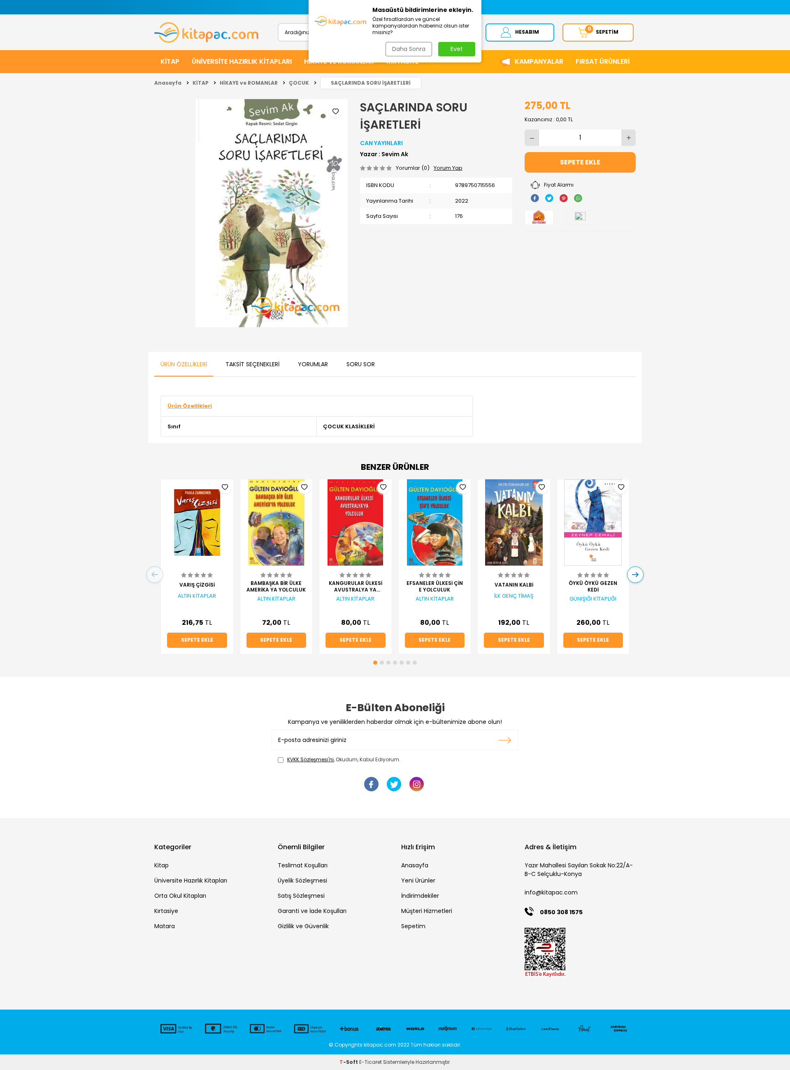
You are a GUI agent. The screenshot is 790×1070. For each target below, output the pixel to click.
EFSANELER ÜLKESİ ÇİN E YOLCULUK (435, 586)
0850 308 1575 (561, 912)
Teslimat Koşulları (303, 865)
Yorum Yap (448, 167)
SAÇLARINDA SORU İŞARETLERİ (371, 82)
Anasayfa (167, 82)
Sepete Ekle (580, 162)
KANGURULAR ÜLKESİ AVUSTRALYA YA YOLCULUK (355, 586)
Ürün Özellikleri (183, 364)
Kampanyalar (539, 61)
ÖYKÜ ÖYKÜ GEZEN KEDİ (593, 586)
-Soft (349, 1061)
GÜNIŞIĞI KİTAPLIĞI (592, 599)
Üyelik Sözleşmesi (302, 880)
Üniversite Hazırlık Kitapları (190, 880)
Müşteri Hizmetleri (426, 911)
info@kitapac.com (551, 892)
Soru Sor (360, 364)
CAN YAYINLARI (381, 143)
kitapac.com (380, 1044)
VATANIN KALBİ (514, 585)
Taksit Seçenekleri (252, 364)
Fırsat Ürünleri (603, 61)
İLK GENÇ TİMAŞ (514, 596)
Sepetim (413, 926)
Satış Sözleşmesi (301, 896)
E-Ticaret (370, 1061)
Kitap (161, 865)
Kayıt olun (505, 740)
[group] (271, 213)
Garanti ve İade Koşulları (312, 911)
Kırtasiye (166, 911)
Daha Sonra (408, 49)
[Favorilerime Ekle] (225, 487)
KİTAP (169, 61)
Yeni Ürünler (418, 880)
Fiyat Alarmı (559, 184)
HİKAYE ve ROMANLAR (249, 82)
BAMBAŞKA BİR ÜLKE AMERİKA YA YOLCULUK (276, 586)
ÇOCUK (299, 82)
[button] (375, 663)
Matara (164, 926)
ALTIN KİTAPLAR (197, 596)
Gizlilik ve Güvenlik (303, 926)
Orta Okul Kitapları (180, 896)
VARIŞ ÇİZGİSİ (197, 585)
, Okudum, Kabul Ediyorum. (343, 759)
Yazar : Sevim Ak (384, 154)
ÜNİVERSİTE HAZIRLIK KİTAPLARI (242, 61)
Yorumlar (313, 364)
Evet (457, 49)
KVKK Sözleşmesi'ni (310, 759)
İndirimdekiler (420, 896)
